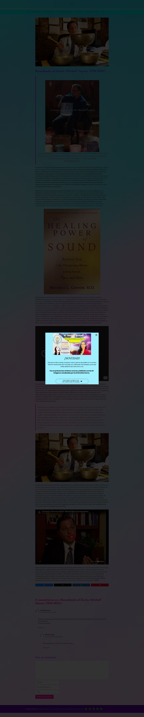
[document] (72, 358)
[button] (96, 335)
